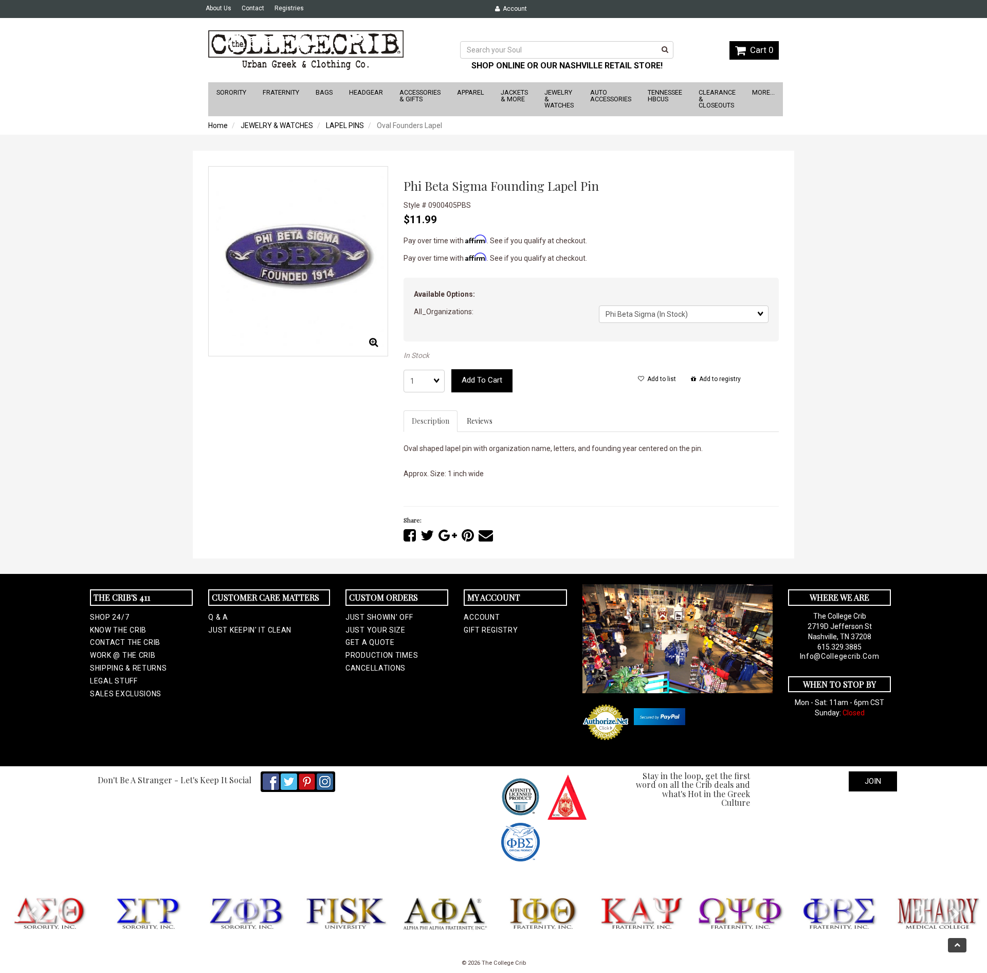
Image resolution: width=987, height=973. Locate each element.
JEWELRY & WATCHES (277, 125)
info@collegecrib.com (840, 656)
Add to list (660, 379)
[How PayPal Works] (659, 716)
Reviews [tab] (479, 421)
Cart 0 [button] (759, 50)
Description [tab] (430, 421)
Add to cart (482, 380)
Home (218, 125)
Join (873, 781)
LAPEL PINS (345, 125)
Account (513, 8)
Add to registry (718, 379)
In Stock (416, 355)
